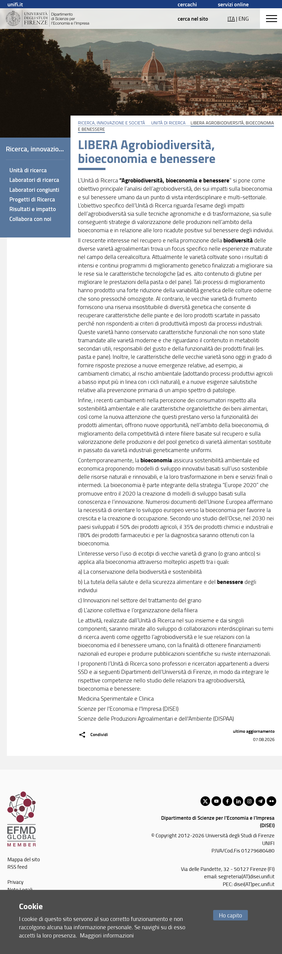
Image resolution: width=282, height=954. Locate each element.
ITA (231, 18)
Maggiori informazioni (107, 935)
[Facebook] (227, 801)
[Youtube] (216, 801)
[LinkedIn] (238, 801)
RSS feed (17, 866)
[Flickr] (271, 801)
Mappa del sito (23, 859)
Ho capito (230, 915)
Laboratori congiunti (34, 189)
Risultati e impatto (32, 209)
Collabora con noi (30, 219)
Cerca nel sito (193, 18)
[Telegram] (260, 801)
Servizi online (233, 4)
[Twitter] (205, 801)
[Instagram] (249, 801)
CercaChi (187, 4)
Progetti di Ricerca (32, 199)
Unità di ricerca (168, 123)
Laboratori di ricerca (34, 180)
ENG (243, 18)
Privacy (15, 881)
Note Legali (19, 889)
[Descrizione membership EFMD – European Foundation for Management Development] (21, 794)
